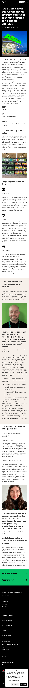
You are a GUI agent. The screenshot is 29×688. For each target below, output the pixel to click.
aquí (21, 680)
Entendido (23, 684)
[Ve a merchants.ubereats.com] (5, 2)
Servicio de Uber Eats (14, 474)
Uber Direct (19, 445)
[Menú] (27, 2)
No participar (15, 684)
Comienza (22, 2)
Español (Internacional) (8, 662)
